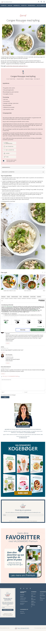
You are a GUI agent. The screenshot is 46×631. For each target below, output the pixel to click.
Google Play (22, 613)
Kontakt (41, 600)
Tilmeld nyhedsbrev (23, 517)
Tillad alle (37, 329)
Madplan (10, 5)
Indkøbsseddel (23, 598)
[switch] (17, 322)
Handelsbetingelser (24, 601)
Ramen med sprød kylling (10, 290)
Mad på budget (26, 296)
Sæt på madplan (9, 146)
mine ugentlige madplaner (30, 432)
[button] (42, 272)
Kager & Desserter (33, 604)
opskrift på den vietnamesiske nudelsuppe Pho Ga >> (17, 66)
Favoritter (23, 5)
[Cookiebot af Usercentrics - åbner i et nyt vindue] (39, 300)
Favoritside (22, 594)
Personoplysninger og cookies (40, 628)
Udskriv (7, 153)
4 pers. (37, 79)
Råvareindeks (42, 595)
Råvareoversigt (31, 5)
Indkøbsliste (17, 5)
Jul (31, 606)
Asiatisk (8, 296)
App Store (22, 611)
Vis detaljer (39, 326)
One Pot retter (32, 296)
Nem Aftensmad (33, 599)
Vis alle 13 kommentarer (10, 376)
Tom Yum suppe (27, 290)
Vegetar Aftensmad (33, 602)
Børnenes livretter (15, 296)
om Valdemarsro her (23, 437)
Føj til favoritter (10, 149)
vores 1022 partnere (8, 306)
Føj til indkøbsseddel (8, 143)
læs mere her (10, 615)
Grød (20, 296)
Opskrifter (3, 5)
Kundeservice (22, 599)
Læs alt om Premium (22, 604)
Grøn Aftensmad (33, 596)
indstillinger (34, 310)
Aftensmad (3, 296)
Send (7, 156)
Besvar (7, 343)
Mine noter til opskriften (8, 171)
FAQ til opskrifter (41, 5)
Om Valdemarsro (42, 598)
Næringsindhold (6, 167)
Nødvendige (22, 329)
